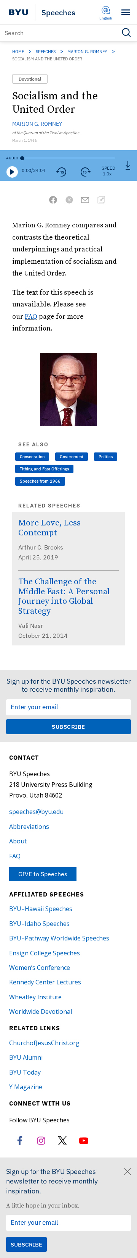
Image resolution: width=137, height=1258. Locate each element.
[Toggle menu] (125, 12)
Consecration (32, 456)
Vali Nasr (30, 625)
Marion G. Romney (87, 51)
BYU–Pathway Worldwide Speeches (59, 938)
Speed (108, 168)
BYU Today (25, 1072)
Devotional (30, 79)
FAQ (31, 316)
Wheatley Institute (35, 997)
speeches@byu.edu (36, 811)
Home (18, 51)
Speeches (58, 12)
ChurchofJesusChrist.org (44, 1042)
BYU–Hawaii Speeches (40, 908)
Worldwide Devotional (40, 1011)
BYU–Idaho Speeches (39, 923)
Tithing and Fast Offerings (44, 469)
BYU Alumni (26, 1057)
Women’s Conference (39, 967)
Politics (106, 456)
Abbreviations (29, 826)
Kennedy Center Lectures (45, 982)
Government (71, 456)
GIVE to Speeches (42, 874)
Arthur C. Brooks (40, 547)
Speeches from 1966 (40, 481)
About (18, 841)
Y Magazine (25, 1086)
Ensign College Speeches (44, 953)
